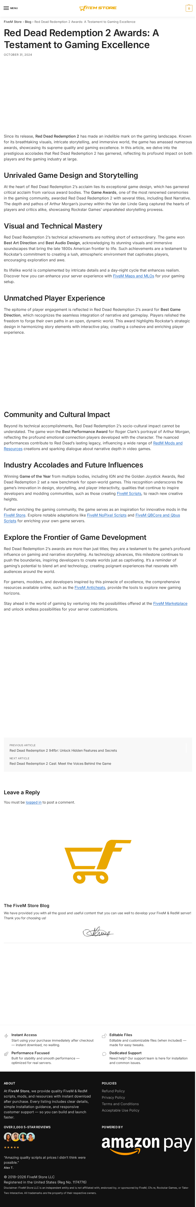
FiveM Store (13, 22)
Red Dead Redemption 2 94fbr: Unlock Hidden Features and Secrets (63, 750)
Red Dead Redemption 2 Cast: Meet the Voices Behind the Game (60, 763)
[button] (188, 8)
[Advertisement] (98, 96)
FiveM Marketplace (170, 603)
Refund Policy (113, 1091)
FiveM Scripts (129, 493)
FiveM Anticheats (90, 587)
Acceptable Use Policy (120, 1110)
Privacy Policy (113, 1097)
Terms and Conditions (120, 1104)
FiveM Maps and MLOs (133, 275)
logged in (34, 802)
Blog (28, 22)
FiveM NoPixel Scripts (106, 515)
